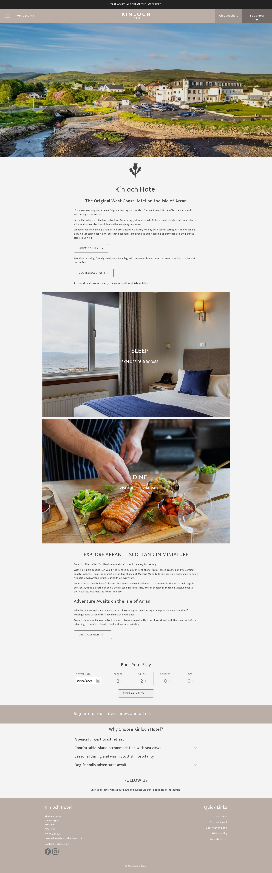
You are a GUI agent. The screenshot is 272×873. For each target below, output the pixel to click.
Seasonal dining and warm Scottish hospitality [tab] (114, 756)
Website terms (218, 839)
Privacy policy (219, 833)
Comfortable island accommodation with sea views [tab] (118, 748)
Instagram (174, 790)
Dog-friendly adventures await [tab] (101, 765)
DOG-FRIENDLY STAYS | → (94, 273)
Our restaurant (218, 822)
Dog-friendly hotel (216, 828)
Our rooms (221, 817)
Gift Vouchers (228, 15)
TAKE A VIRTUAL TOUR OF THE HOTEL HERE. (136, 4)
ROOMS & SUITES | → (91, 248)
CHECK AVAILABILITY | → (93, 635)
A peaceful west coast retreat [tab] (99, 739)
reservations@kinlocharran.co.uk (63, 838)
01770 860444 (53, 834)
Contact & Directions (57, 844)
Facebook (158, 790)
